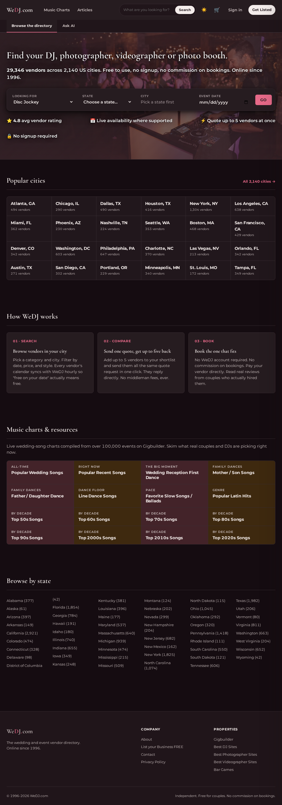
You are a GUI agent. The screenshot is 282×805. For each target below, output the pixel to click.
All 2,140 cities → (259, 181)
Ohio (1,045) (201, 608)
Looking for (24, 96)
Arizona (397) (19, 617)
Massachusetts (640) (116, 633)
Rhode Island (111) (207, 641)
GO (263, 99)
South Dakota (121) (208, 657)
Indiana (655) (65, 648)
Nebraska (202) (158, 608)
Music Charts (57, 9)
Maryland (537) (112, 625)
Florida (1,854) (66, 607)
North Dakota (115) (207, 600)
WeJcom (20, 9)
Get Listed (262, 9)
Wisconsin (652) (250, 649)
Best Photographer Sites (235, 754)
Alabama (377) (20, 600)
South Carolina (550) (208, 649)
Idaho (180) (63, 631)
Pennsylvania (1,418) (209, 633)
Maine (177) (109, 617)
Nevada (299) (156, 617)
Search (185, 10)
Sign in (235, 9)
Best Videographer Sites (235, 762)
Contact (148, 754)
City (145, 96)
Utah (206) (245, 608)
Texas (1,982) (247, 600)
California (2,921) (22, 633)
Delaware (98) (19, 657)
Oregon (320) (202, 625)
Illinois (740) (64, 639)
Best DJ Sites (225, 746)
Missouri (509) (111, 665)
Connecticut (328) (23, 649)
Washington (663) (252, 633)
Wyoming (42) (249, 657)
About (146, 739)
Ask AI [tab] (69, 25)
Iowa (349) (62, 656)
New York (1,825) (159, 654)
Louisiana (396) (112, 608)
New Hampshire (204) (159, 627)
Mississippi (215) (113, 657)
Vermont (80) (248, 617)
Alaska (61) (16, 608)
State (87, 96)
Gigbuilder (223, 739)
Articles (84, 9)
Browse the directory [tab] (32, 25)
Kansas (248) (64, 664)
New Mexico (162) (160, 646)
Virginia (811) (248, 625)
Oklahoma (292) (205, 617)
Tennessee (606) (204, 665)
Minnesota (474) (113, 649)
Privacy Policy (153, 762)
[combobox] (165, 102)
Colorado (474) (20, 641)
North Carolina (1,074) (157, 665)
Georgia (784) (65, 615)
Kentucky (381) (112, 600)
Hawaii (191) (64, 623)
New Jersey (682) (159, 638)
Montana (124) (157, 600)
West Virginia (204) (253, 641)
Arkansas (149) (20, 625)
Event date (210, 96)
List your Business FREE (162, 746)
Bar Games (224, 769)
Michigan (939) (112, 641)
